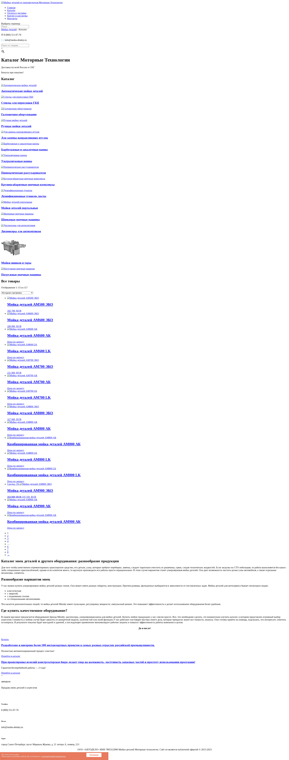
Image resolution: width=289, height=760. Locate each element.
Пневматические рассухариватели (23, 172)
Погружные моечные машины (21, 274)
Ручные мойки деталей (16, 126)
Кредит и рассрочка (17, 15)
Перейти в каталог (10, 656)
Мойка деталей (9, 29)
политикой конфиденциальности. (54, 756)
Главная (11, 7)
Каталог (11, 10)
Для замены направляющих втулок (24, 137)
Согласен (94, 755)
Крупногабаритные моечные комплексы (28, 184)
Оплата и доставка (16, 13)
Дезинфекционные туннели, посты (23, 196)
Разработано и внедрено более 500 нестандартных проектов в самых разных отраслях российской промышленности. (78, 645)
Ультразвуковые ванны (16, 161)
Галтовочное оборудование (19, 114)
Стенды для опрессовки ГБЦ (20, 102)
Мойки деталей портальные (19, 207)
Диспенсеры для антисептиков (21, 231)
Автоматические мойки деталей (22, 91)
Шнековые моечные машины (20, 219)
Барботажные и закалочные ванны (24, 149)
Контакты (12, 18)
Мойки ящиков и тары (16, 262)
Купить (5, 639)
